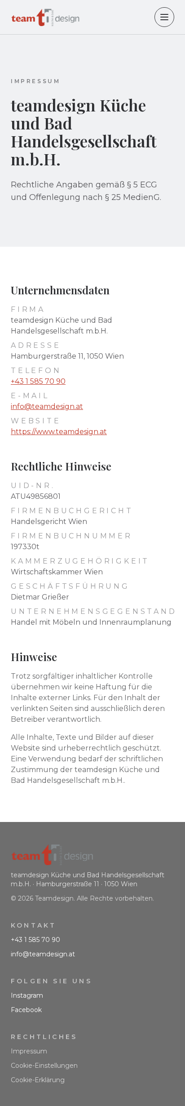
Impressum (29, 1051)
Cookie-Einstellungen (44, 1066)
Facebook (26, 1010)
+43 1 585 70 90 (38, 381)
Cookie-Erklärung (38, 1080)
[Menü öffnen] (164, 17)
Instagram (27, 995)
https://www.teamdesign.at (59, 431)
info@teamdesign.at (47, 406)
